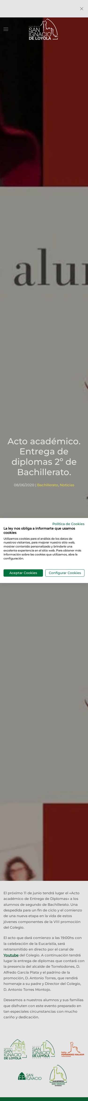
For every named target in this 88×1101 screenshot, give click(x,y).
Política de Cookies (68, 524)
